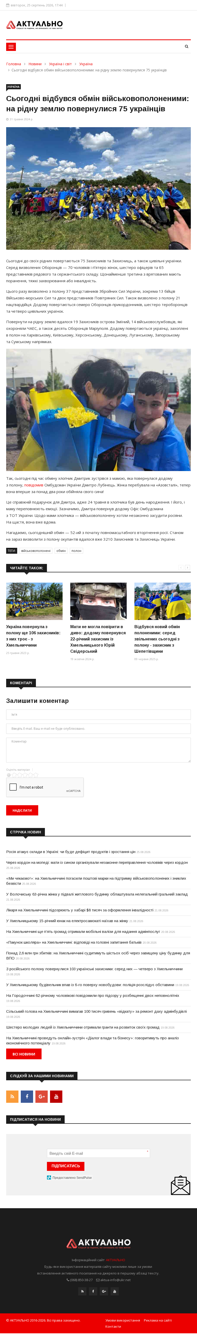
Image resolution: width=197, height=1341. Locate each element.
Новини (35, 63)
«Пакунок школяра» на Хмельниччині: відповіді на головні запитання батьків (74, 942)
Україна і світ (60, 63)
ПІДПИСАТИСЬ (66, 1166)
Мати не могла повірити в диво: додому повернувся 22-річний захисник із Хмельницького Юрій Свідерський (98, 639)
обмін (61, 551)
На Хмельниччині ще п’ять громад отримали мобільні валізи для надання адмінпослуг (83, 931)
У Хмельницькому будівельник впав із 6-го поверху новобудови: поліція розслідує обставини (90, 985)
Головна (13, 63)
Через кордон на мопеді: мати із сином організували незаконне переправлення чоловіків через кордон (97, 862)
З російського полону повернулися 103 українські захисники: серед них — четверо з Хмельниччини (94, 969)
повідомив (33, 484)
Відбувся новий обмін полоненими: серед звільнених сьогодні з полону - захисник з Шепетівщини (157, 639)
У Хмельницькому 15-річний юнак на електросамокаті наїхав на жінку (67, 921)
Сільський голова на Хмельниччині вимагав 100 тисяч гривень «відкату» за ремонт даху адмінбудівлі (96, 1011)
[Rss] (82, 1291)
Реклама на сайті (158, 1320)
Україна (86, 63)
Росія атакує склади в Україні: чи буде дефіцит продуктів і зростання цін (70, 851)
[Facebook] (93, 1291)
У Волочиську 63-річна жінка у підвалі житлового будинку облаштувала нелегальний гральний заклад (97, 894)
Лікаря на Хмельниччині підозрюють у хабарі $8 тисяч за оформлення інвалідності (79, 910)
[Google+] (104, 1291)
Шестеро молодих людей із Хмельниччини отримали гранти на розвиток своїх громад (83, 1027)
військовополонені (36, 551)
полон (76, 551)
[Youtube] (115, 1291)
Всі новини (24, 1054)
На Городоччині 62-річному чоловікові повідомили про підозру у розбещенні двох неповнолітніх (92, 995)
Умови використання (122, 1320)
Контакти (113, 1326)
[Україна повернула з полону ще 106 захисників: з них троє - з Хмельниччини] (34, 601)
